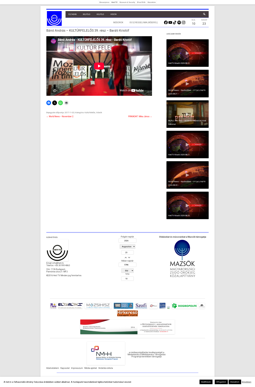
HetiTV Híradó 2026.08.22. (179, 63)
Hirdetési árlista (105, 368)
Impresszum (77, 368)
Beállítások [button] (206, 382)
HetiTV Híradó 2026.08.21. (179, 155)
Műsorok (118, 22)
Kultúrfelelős (90, 112)
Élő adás (72, 14)
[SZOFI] (141, 309)
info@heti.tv (58, 263)
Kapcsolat (65, 368)
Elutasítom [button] (234, 382)
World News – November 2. (60, 116)
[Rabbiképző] (168, 309)
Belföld (86, 14)
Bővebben (246, 382)
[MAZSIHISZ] (98, 309)
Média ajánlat (90, 368)
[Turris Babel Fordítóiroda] (123, 309)
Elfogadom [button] (221, 382)
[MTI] (153, 309)
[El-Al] (70, 309)
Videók (113, 14)
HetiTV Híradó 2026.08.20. (179, 215)
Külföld (100, 14)
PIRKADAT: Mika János (140, 116)
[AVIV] (53, 309)
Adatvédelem (52, 368)
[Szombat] (162, 309)
